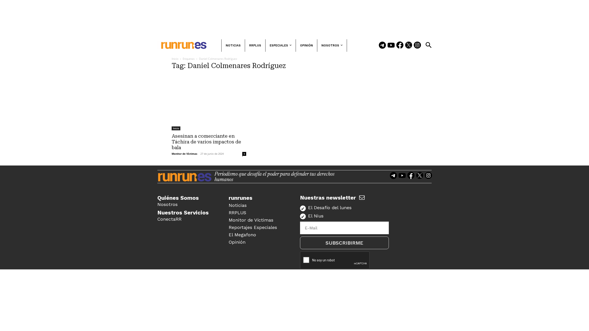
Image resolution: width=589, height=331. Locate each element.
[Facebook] (400, 45)
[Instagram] (417, 45)
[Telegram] (382, 45)
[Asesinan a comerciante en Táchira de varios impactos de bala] (209, 102)
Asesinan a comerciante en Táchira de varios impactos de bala (206, 141)
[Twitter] (408, 45)
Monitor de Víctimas (184, 153)
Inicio (175, 59)
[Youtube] (391, 45)
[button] (428, 45)
